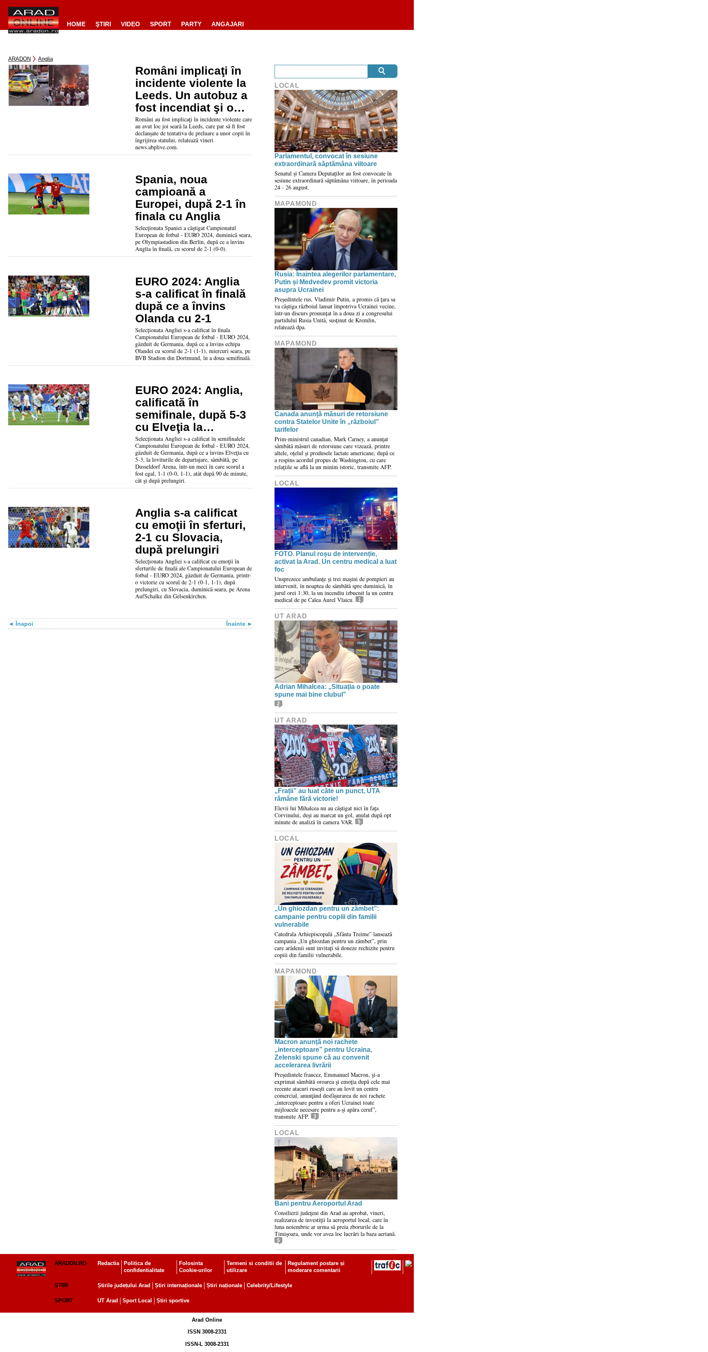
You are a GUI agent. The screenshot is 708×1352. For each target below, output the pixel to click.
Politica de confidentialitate (144, 1266)
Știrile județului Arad (124, 1285)
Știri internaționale (178, 1285)
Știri (61, 1285)
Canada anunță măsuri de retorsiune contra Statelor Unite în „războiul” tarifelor (331, 421)
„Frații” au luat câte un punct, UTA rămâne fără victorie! (327, 794)
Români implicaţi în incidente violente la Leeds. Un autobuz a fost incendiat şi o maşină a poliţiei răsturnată (191, 89)
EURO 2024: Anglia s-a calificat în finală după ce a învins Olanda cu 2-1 (190, 300)
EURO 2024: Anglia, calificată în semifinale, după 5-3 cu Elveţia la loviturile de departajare (190, 408)
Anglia (45, 59)
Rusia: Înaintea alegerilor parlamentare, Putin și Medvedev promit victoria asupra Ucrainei (335, 282)
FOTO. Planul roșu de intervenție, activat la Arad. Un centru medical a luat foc (336, 561)
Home (76, 24)
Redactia (108, 1263)
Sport (160, 24)
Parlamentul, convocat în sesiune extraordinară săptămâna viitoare (326, 160)
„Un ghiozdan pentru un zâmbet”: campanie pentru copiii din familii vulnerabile (327, 916)
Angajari (227, 24)
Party (191, 24)
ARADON (19, 59)
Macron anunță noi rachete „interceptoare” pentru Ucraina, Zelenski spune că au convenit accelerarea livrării (323, 1053)
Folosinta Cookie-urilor (195, 1266)
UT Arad (291, 616)
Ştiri (103, 24)
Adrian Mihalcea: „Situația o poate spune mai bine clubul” (327, 690)
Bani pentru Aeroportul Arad (318, 1203)
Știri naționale (224, 1285)
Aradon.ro (70, 1263)
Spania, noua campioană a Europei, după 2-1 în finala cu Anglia (190, 198)
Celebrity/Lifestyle (269, 1285)
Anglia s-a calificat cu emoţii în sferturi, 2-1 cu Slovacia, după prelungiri (190, 531)
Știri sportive (173, 1300)
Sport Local (137, 1300)
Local (287, 85)
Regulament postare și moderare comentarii (316, 1266)
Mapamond (296, 203)
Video (130, 24)
